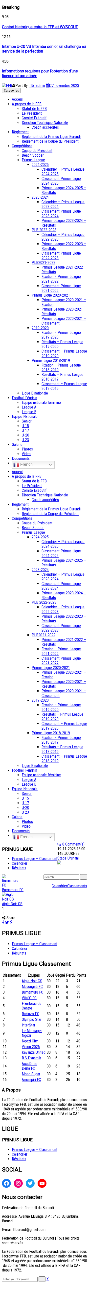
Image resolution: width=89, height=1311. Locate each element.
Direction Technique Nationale (45, 122)
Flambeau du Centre (31, 1006)
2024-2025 (40, 164)
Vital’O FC (29, 998)
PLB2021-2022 (43, 262)
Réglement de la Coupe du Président (50, 141)
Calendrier (59, 886)
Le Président (32, 113)
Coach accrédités (45, 127)
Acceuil (17, 99)
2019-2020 (40, 328)
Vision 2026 (31, 1046)
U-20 (25, 435)
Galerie (17, 444)
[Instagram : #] (18, 1183)
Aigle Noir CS (12, 903)
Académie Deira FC (29, 1066)
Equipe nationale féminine (41, 402)
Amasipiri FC (31, 1079)
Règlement (20, 132)
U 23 (25, 439)
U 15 (25, 425)
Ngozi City (30, 1041)
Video (26, 453)
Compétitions (22, 146)
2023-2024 (40, 197)
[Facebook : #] (6, 1183)
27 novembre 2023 (64, 85)
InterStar (28, 1025)
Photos (27, 449)
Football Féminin (24, 398)
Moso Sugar (31, 1074)
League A (29, 407)
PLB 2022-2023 (44, 230)
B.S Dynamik (31, 1058)
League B (29, 412)
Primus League (33, 160)
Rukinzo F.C (30, 1013)
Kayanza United (33, 1052)
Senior (27, 421)
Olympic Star (32, 1019)
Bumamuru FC (12, 890)
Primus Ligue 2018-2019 (51, 360)
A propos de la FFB (27, 104)
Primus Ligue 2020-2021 (51, 295)
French (26, 464)
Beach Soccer (33, 155)
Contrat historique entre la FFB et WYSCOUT (40, 27)
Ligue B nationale (35, 393)
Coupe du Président (37, 150)
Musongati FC (32, 986)
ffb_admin (37, 85)
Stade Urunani (68, 858)
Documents (21, 458)
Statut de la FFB (34, 108)
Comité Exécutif (34, 118)
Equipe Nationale (25, 416)
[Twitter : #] (30, 1183)
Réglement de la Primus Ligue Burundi (51, 136)
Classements (77, 886)
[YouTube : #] (42, 1183)
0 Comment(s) (73, 844)
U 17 (25, 430)
